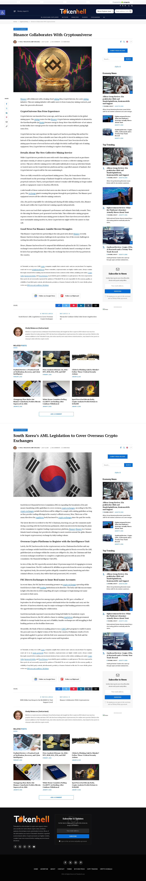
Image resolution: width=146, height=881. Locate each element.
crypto (43, 266)
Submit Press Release (117, 50)
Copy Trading (92, 869)
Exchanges (95, 17)
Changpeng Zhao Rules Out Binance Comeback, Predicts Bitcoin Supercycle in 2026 (27, 401)
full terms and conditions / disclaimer (38, 285)
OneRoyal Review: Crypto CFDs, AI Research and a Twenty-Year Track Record (123, 133)
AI (104, 17)
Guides (85, 17)
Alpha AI (118, 67)
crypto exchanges (68, 508)
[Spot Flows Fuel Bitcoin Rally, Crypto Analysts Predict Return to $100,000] (85, 389)
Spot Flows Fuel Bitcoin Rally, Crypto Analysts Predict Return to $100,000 (84, 401)
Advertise (44, 869)
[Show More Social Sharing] (131, 41)
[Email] (6, 122)
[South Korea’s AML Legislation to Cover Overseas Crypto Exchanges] (56, 476)
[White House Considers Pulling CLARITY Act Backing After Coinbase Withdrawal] (56, 389)
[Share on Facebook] (120, 41)
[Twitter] (6, 108)
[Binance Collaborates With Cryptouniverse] (56, 70)
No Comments (56, 41)
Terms (69, 869)
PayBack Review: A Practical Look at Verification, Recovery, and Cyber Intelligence (26, 372)
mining (56, 99)
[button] (2, 12)
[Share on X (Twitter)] (123, 41)
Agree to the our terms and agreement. (74, 841)
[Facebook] (6, 104)
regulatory (40, 517)
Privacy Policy (116, 298)
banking (43, 587)
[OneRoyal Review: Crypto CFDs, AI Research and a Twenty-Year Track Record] (108, 131)
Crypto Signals (106, 869)
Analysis (75, 17)
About (52, 869)
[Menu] (15, 11)
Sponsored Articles (30, 276)
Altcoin (65, 17)
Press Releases (43, 276)
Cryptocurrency (20, 29)
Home (36, 869)
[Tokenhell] (73, 11)
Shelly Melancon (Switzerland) (29, 41)
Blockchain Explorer (50, 17)
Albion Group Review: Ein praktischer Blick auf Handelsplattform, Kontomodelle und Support (116, 100)
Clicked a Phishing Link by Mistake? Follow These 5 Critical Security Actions (85, 372)
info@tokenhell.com (38, 269)
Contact (61, 869)
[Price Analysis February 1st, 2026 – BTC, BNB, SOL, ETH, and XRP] (56, 359)
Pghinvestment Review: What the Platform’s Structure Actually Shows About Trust (123, 119)
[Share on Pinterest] (127, 41)
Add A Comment (56, 414)
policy (78, 841)
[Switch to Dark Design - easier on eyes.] (129, 5)
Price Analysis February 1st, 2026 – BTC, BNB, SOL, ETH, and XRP (56, 371)
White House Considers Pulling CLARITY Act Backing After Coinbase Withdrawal (55, 401)
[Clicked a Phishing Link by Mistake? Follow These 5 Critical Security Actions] (85, 359)
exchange (32, 193)
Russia (41, 122)
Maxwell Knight (108, 106)
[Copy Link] (6, 126)
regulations (68, 617)
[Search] (132, 5)
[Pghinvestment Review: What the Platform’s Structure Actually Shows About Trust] (108, 118)
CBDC (64, 629)
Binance (23, 99)
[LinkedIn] (6, 113)
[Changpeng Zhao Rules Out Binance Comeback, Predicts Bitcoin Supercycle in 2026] (27, 389)
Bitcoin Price (79, 869)
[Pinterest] (6, 117)
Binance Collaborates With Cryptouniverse (74, 700)
